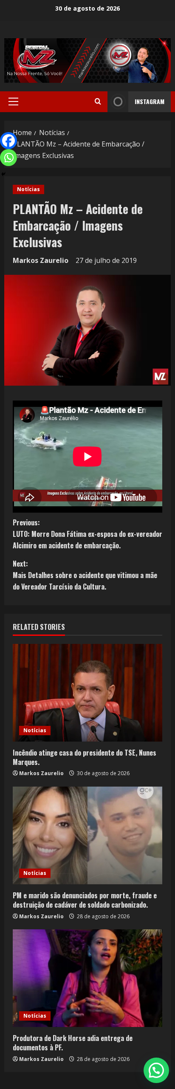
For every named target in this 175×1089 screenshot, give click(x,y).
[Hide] (3, 174)
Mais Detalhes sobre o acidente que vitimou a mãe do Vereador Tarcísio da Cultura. (85, 575)
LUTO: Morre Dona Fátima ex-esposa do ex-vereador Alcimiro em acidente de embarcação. (87, 533)
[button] (13, 101)
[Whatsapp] (8, 157)
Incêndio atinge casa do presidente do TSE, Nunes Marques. (84, 757)
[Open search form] (98, 101)
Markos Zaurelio (40, 260)
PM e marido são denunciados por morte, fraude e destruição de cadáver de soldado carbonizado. (85, 900)
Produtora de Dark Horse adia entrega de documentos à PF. (73, 1042)
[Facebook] (8, 140)
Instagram (149, 101)
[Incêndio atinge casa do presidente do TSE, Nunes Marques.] (87, 693)
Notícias (28, 189)
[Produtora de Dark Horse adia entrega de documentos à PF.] (87, 978)
